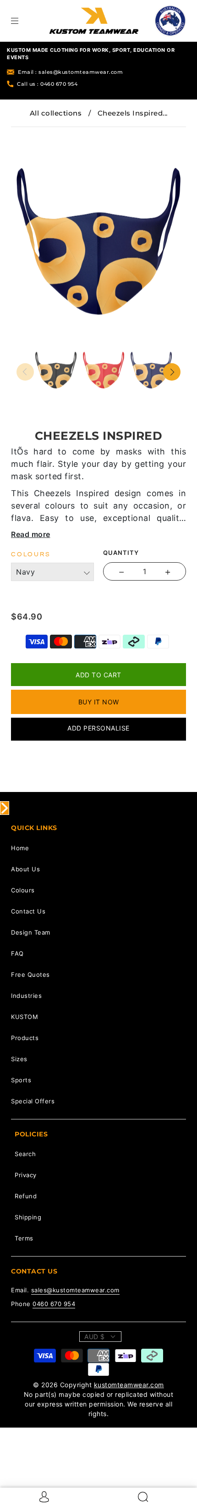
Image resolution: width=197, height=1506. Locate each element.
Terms (24, 1238)
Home (20, 848)
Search (25, 1153)
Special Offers (33, 1101)
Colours (23, 890)
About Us (25, 869)
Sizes (19, 1059)
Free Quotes (30, 974)
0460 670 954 (54, 1303)
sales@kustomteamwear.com (75, 1290)
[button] (32, 133)
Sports (21, 1080)
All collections (56, 113)
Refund (26, 1196)
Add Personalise (98, 728)
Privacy (26, 1175)
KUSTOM (24, 1016)
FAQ (17, 953)
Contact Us (28, 911)
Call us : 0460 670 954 (47, 84)
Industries (26, 995)
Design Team (30, 932)
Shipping (28, 1217)
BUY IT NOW (98, 702)
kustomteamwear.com (129, 1385)
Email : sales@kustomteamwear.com (70, 72)
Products (24, 1037)
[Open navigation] (21, 20)
